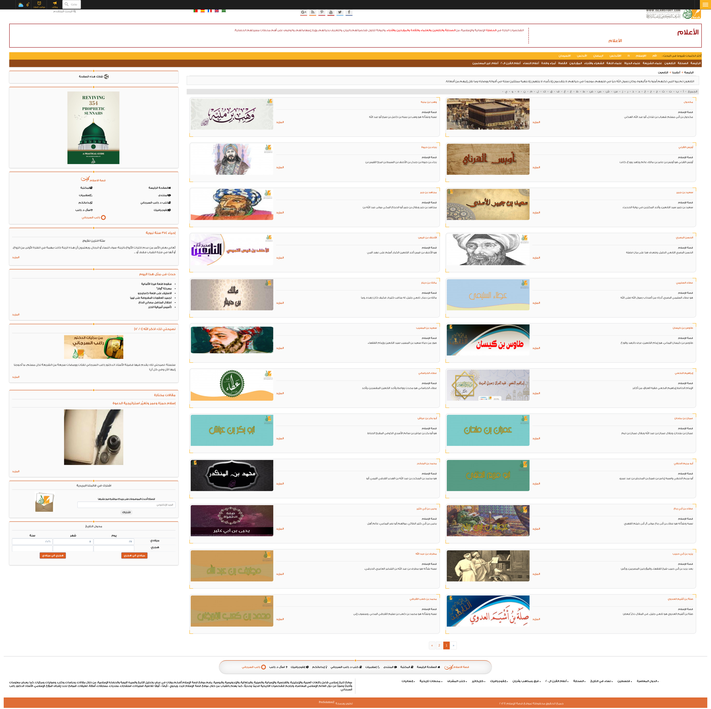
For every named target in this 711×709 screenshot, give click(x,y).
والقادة (415, 30)
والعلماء (426, 30)
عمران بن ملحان (683, 418)
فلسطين (623, 681)
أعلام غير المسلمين (485, 63)
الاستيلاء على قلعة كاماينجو (155, 293)
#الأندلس (615, 55)
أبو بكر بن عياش (427, 418)
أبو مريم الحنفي (683, 463)
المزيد (536, 122)
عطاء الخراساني (427, 373)
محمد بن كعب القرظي (423, 599)
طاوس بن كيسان (683, 327)
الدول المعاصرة (647, 681)
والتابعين (438, 30)
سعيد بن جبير (684, 192)
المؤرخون (575, 63)
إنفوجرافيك (498, 681)
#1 (628, 55)
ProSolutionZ (329, 702)
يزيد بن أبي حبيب (682, 553)
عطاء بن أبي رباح (683, 508)
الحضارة (491, 30)
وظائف (55, 7)
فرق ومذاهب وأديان (526, 681)
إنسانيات (407, 681)
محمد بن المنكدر (427, 463)
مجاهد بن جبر (428, 192)
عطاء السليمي (684, 282)
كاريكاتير (477, 681)
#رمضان (598, 55)
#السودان (565, 55)
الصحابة (450, 30)
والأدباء (391, 30)
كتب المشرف (456, 681)
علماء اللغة (614, 63)
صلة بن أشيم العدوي (680, 599)
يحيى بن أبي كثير (426, 508)
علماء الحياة (632, 63)
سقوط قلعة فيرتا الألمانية (156, 284)
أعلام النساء (531, 63)
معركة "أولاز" (164, 288)
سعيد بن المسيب (426, 327)
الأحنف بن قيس (427, 237)
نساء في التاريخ (600, 681)
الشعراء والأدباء (594, 63)
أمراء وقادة (548, 63)
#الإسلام (641, 55)
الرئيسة (695, 63)
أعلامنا (676, 72)
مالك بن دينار (429, 282)
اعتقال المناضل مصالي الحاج (155, 302)
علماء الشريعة (652, 63)
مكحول (688, 102)
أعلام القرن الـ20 (510, 63)
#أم (654, 55)
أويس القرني (685, 147)
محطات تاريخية (430, 681)
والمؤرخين (403, 30)
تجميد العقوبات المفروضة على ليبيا (151, 297)
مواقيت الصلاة (39, 7)
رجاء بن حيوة (429, 147)
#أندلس (582, 55)
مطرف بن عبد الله (426, 553)
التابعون (669, 63)
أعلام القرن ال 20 (556, 681)
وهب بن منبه (429, 102)
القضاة (562, 63)
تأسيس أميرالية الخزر (160, 307)
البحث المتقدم (62, 11)
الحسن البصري (684, 237)
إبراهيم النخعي (684, 373)
